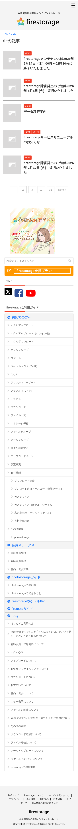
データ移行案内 (35, 111)
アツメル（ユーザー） (23, 382)
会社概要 (30, 799)
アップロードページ (22, 456)
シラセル (16, 398)
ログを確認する (19, 448)
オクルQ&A (17, 652)
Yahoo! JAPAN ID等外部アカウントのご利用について (41, 717)
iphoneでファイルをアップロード (30, 668)
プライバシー (15, 799)
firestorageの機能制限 (23, 767)
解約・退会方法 (19, 569)
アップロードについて (23, 660)
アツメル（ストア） (22, 390)
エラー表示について (22, 701)
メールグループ (19, 439)
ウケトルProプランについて (27, 758)
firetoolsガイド (22, 609)
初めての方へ (21, 317)
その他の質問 (18, 726)
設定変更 (16, 464)
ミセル (14, 374)
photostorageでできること (26, 593)
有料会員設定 (22, 520)
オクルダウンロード (22, 341)
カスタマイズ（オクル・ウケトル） (34, 504)
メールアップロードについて (27, 750)
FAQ (15, 616)
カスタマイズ (22, 496)
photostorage (22, 537)
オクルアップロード (22, 325)
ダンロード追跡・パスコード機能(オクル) (38, 488)
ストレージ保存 (19, 423)
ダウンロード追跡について (26, 734)
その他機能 (17, 528)
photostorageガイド (26, 577)
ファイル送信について (23, 742)
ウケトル (16, 357)
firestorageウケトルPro (28, 601)
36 (50, 189)
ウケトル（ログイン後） (25, 366)
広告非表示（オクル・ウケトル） (33, 512)
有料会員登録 (18, 561)
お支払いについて (21, 685)
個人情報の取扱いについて (45, 803)
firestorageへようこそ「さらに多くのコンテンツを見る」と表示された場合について (41, 633)
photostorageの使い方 (23, 585)
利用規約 (44, 799)
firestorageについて (33, 795)
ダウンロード (18, 407)
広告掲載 (57, 799)
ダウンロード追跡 (24, 480)
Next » (62, 189)
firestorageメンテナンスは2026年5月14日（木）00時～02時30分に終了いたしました (49, 63)
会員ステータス (23, 545)
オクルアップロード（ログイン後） (31, 333)
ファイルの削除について (25, 709)
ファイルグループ (21, 431)
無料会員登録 (18, 552)
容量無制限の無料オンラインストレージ (39, 819)
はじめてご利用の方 (22, 623)
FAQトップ (13, 795)
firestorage (39, 812)
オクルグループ (19, 349)
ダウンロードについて (23, 676)
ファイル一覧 (18, 415)
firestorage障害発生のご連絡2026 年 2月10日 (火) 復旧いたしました (49, 167)
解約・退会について (22, 693)
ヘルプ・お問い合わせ (59, 795)
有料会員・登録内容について (27, 644)
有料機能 (16, 472)
